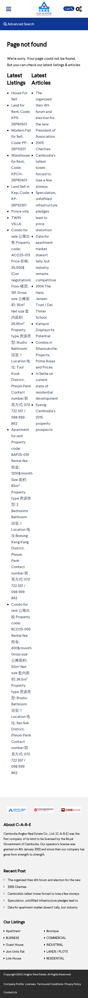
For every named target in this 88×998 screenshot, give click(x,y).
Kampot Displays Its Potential (45, 329)
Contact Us (10, 992)
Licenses (30, 984)
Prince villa (20, 211)
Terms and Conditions (50, 984)
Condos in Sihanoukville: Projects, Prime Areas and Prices (46, 354)
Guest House (14, 945)
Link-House (13, 958)
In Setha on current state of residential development (47, 386)
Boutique (52, 931)
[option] (17, 811)
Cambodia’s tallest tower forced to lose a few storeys (43, 893)
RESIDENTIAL (55, 958)
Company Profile (14, 984)
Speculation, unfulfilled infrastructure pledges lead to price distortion (46, 211)
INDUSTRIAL (54, 945)
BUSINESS (12, 938)
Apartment (13, 931)
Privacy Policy (73, 984)
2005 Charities (17, 887)
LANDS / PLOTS (57, 951)
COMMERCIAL (56, 938)
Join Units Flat (15, 951)
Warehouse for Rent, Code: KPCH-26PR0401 (20, 167)
